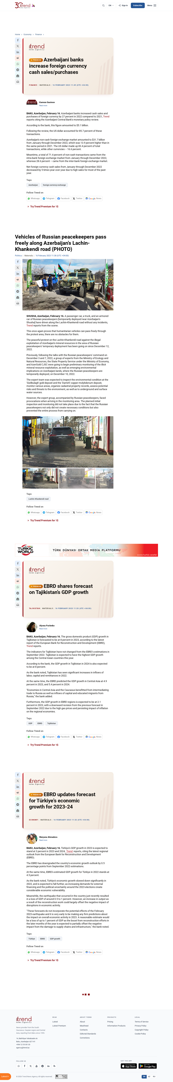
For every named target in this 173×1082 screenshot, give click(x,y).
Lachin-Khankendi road (39, 499)
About (82, 1022)
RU (154, 1077)
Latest (55, 1022)
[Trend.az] (25, 5)
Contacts (84, 1030)
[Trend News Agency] (23, 1019)
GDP (30, 723)
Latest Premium (59, 1026)
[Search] (103, 5)
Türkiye (32, 939)
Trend (106, 116)
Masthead (84, 1026)
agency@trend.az (22, 1048)
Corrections (85, 1038)
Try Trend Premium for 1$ (44, 206)
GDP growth (55, 939)
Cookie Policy (140, 1034)
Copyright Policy (141, 1030)
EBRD (39, 723)
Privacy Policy (140, 1026)
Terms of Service (141, 1022)
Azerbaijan (33, 185)
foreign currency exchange (54, 185)
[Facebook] (24, 1066)
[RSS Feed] (54, 1066)
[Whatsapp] (18, 1066)
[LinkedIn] (48, 1066)
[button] (17, 40)
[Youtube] (36, 1066)
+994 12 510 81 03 (23, 1045)
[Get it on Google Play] (148, 1066)
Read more (43, 106)
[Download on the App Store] (129, 1066)
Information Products (116, 1026)
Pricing (110, 1022)
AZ (149, 1077)
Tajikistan (51, 723)
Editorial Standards (88, 1034)
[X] (30, 1066)
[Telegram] (42, 1066)
